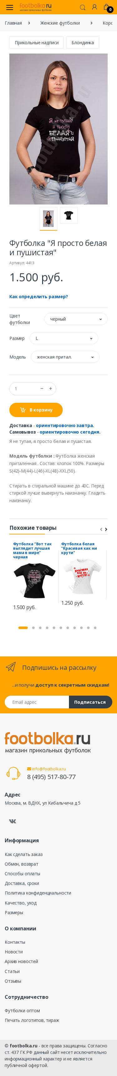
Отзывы (13, 981)
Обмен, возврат (21, 864)
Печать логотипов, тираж (32, 1020)
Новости (14, 952)
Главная (13, 23)
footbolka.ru (23, 1046)
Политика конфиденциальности (38, 893)
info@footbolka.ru (48, 769)
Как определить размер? (38, 296)
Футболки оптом (22, 1010)
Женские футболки (60, 23)
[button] (82, 7)
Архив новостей (21, 961)
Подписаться (90, 702)
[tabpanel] (35, 576)
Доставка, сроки (22, 883)
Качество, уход (21, 903)
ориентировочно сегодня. (70, 432)
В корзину (40, 410)
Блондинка (82, 42)
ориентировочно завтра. (65, 425)
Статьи (12, 971)
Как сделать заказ (24, 854)
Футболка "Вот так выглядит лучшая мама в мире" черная (32, 550)
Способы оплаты (22, 873)
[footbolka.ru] (35, 7)
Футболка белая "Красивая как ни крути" (79, 548)
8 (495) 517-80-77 (51, 777)
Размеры (14, 912)
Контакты (15, 942)
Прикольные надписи (36, 42)
